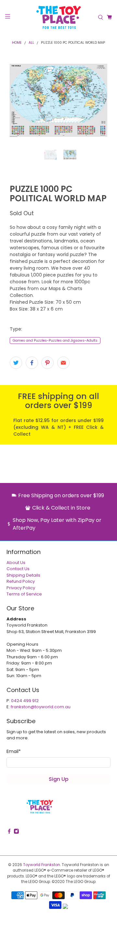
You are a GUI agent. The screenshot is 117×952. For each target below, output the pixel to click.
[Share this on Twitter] (16, 364)
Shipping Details (23, 576)
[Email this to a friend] (63, 364)
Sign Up (59, 780)
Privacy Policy (20, 589)
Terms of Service (24, 596)
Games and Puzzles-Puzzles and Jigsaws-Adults (55, 341)
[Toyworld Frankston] (58, 17)
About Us (15, 564)
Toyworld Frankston (41, 866)
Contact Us (18, 570)
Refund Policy (20, 583)
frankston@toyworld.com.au (41, 708)
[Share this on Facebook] (32, 364)
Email (13, 752)
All (31, 43)
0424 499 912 (25, 702)
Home (17, 43)
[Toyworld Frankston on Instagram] (16, 834)
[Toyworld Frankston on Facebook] (9, 834)
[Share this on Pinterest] (47, 364)
